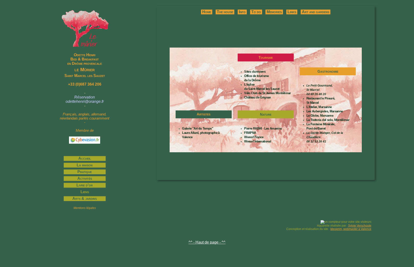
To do (256, 12)
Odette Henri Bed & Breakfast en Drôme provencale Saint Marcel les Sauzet (84, 65)
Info (242, 12)
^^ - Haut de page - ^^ (207, 242)
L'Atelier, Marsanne (319, 107)
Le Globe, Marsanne (319, 115)
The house (225, 12)
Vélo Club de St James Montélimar (267, 93)
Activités (84, 178)
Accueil (84, 158)
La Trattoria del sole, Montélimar (328, 120)
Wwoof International (257, 141)
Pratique (84, 172)
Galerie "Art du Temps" (197, 128)
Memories (274, 12)
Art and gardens (315, 12)
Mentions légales (85, 208)
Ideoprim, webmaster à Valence (350, 229)
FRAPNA (250, 133)
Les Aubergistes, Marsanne (324, 111)
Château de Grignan (257, 97)
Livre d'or (84, 185)
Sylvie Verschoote (359, 225)
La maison (84, 165)
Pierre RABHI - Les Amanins (263, 128)
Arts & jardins (84, 198)
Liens (84, 192)
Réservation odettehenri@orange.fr (85, 99)
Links (292, 12)
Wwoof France (253, 137)
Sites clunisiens (254, 71)
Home (206, 12)
